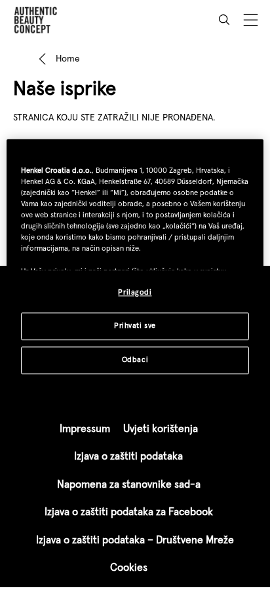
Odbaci (135, 359)
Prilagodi (134, 292)
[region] (135, 264)
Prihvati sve (135, 325)
